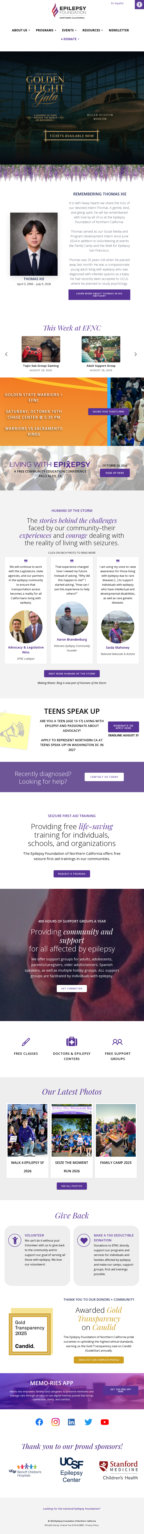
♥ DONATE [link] (69, 39)
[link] (139, 4)
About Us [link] (19, 30)
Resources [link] (91, 30)
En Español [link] (117, 3)
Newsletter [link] (119, 30)
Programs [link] (44, 30)
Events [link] (68, 30)
